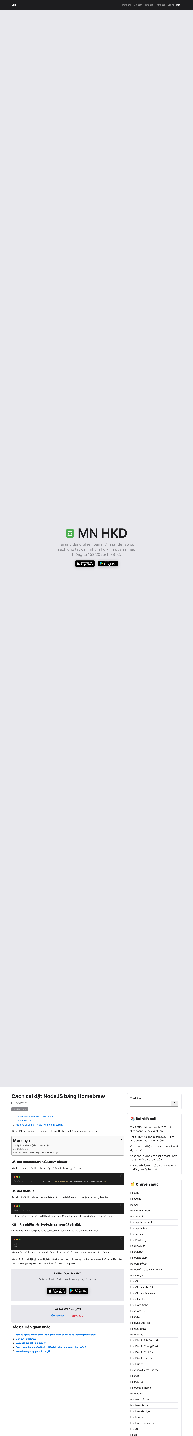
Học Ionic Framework (142, 1423)
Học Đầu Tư (137, 1334)
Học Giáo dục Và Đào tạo (144, 1369)
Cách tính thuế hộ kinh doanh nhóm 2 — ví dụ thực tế (154, 1148)
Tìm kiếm (135, 1098)
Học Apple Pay (138, 1228)
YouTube (79, 1316)
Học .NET (135, 1192)
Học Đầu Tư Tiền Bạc (142, 1358)
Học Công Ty (137, 1310)
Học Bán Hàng (138, 1240)
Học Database (138, 1328)
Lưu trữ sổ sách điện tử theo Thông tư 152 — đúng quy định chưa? (154, 1167)
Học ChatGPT (138, 1251)
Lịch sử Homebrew (26, 1338)
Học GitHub (137, 1381)
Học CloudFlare (139, 1299)
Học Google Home (140, 1387)
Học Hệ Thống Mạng (141, 1399)
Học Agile (135, 1198)
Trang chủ (126, 4)
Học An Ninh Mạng (140, 1210)
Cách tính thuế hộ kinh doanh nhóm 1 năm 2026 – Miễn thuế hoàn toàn (153, 1157)
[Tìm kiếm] (174, 1103)
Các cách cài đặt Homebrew (31, 1343)
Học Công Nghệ (139, 1305)
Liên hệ (171, 4)
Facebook (59, 1315)
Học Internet (137, 1417)
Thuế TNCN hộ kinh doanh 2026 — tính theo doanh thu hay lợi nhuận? (152, 1129)
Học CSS (135, 1316)
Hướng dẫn (160, 4)
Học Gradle (136, 1393)
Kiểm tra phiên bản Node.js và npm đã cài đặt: (39, 1124)
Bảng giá (149, 4)
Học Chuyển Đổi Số (141, 1275)
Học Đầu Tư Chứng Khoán (144, 1346)
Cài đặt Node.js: (24, 1120)
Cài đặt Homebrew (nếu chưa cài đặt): (35, 1116)
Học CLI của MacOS (141, 1287)
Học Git (134, 1375)
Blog (178, 4)
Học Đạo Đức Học (140, 1322)
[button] (121, 1175)
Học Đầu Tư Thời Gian (142, 1352)
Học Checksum (138, 1257)
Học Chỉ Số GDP (139, 1263)
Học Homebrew (20, 1109)
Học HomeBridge (140, 1411)
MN (13, 4)
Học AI (134, 1204)
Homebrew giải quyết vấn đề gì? (33, 1351)
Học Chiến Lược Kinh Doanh (146, 1269)
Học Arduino (137, 1234)
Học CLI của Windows (142, 1293)
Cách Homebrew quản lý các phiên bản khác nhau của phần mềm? (51, 1347)
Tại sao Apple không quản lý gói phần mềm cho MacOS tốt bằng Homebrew (56, 1334)
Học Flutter (136, 1364)
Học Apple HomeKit (141, 1222)
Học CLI (134, 1281)
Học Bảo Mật (137, 1245)
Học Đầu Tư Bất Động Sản (144, 1340)
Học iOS (134, 1428)
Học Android (137, 1216)
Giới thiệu (137, 4)
